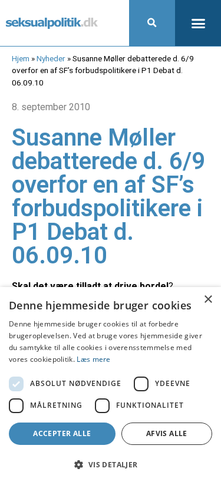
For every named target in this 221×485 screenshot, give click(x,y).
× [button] (207, 299)
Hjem (20, 58)
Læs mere (93, 359)
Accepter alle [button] (62, 433)
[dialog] (110, 386)
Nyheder (51, 58)
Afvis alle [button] (166, 433)
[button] (152, 23)
